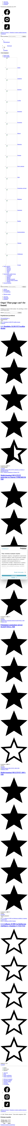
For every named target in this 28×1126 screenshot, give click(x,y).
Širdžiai (19, 221)
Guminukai (9, 275)
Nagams (19, 155)
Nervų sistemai (20, 166)
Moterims (19, 144)
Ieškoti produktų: (4, 36)
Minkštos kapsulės (10, 279)
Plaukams (19, 199)
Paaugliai (8, 268)
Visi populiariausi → (5, 318)
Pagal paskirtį (6, 56)
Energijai (19, 89)
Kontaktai (5, 4)
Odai (18, 177)
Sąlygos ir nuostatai (7, 1079)
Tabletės (8, 281)
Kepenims (19, 122)
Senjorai (8, 270)
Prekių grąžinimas (7, 1075)
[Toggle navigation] (1, 35)
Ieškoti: (2, 312)
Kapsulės (8, 276)
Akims (18, 67)
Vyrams (19, 265)
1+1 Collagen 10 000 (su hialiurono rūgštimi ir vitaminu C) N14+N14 (13, 925)
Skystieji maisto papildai (12, 280)
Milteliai (8, 277)
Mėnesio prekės (7, 294)
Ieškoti (24, 36)
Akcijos (5, 289)
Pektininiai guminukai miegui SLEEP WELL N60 (11, 626)
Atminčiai (19, 78)
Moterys (8, 267)
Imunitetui (19, 111)
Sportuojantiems (21, 232)
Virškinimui (20, 254)
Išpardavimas (6, 290)
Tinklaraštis (6, 3)
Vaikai (8, 271)
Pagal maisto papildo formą (9, 274)
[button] (3, 468)
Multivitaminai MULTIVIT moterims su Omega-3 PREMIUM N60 (13, 477)
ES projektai (6, 1084)
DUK (4, 1074)
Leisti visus (14, 575)
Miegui (19, 133)
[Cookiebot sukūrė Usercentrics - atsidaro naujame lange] (20, 549)
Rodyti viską (6, 55)
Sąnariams (19, 210)
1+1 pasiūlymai (6, 291)
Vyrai (7, 272)
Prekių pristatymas (7, 1076)
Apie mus (5, 1)
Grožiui (19, 100)
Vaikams (19, 243)
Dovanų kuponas (7, 283)
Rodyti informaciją (18, 572)
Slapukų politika (7, 1081)
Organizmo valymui (21, 188)
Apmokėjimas (12, 1124)
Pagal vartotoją (6, 266)
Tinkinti (13, 577)
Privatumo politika (7, 1080)
